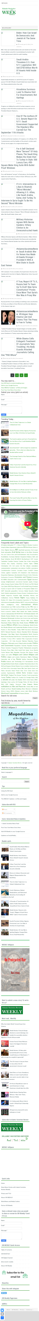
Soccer (22, 666)
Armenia (35, 552)
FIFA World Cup (26, 584)
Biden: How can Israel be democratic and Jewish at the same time (26, 37)
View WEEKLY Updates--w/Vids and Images (14, 387)
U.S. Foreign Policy (29, 677)
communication (5, 568)
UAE (36, 677)
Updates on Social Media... (8, 835)
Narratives (28, 629)
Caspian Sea (22, 561)
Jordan (25, 616)
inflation (17, 602)
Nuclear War (31, 636)
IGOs (14, 600)
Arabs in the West (26, 552)
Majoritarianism (15, 620)
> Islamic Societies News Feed (10, 823)
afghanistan (20, 547)
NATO (3, 632)
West (23, 689)
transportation (34, 675)
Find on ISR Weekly (6, 1205)
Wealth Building (16, 689)
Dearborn (24, 572)
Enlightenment (10, 582)
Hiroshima (26, 595)
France (30, 586)
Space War (20, 668)
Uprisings (4, 682)
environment (19, 582)
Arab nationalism (6, 552)
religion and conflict (6, 654)
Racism (8, 652)
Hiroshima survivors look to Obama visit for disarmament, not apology (26, 93)
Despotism (4, 575)
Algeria (7, 550)
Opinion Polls (20, 639)
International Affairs (29, 604)
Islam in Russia (26, 609)
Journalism (30, 616)
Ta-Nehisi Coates (32, 673)
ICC (7, 600)
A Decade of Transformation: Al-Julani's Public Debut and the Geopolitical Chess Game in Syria (19, 903)
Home (3, 1183)
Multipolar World (28, 625)
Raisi (12, 652)
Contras (13, 570)
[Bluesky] (2, 1310)
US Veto (30, 682)
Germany (21, 591)
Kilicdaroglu (10, 618)
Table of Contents (6, 1250)
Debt (29, 572)
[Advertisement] (15, 1162)
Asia (28, 554)
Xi (19, 693)
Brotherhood (26, 559)
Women (17, 691)
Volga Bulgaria (27, 684)
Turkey (8, 677)
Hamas (36, 593)
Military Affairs (12, 625)
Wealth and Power (6, 689)
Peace (36, 641)
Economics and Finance (23, 577)
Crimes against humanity (9, 572)
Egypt (29, 579)
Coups (25, 570)
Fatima (17, 584)
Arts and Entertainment (18, 554)
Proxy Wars (10, 650)
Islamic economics (6, 611)
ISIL (31, 607)
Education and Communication (17, 579)
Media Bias (15, 623)
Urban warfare (11, 682)
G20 (13, 588)
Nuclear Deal (13, 636)
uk (1, 680)
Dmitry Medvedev (33, 575)
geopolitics (14, 591)
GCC (36, 588)
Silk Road (3, 666)
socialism (26, 666)
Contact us (29, 1309)
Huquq (28, 598)
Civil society (15, 566)
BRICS (19, 559)
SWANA (18, 673)
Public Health (18, 650)
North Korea (5, 636)
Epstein (25, 582)
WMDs (12, 691)
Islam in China (10, 609)
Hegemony (9, 595)
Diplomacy (11, 575)
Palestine (30, 641)
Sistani (14, 666)
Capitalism (4, 561)
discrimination (19, 575)
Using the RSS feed (7, 791)
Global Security (29, 591)
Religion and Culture (20, 655)
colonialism (34, 566)
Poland (21, 643)
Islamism (3, 613)
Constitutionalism (5, 570)
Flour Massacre (15, 586)
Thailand (11, 675)
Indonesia (6, 602)
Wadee (36, 684)
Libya (8, 620)
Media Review (24, 623)
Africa (25, 547)
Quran (31, 650)
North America (33, 634)
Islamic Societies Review (15, 763)
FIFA (20, 584)
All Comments (7, 813)
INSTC (23, 602)
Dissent (25, 575)
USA (6, 684)
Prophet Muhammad (24, 648)
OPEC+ (14, 639)
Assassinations (34, 554)
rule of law (11, 659)
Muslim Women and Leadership (13, 627)
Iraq (22, 607)
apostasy (27, 550)
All (16, 549)
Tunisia (3, 677)
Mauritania (4, 623)
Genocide (8, 591)
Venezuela (18, 684)
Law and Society (33, 618)
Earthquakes (4, 577)
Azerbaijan (12, 557)
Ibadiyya (32, 598)
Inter (17, 604)
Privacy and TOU (6, 1193)
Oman (10, 639)
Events (12, 584)
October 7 (4, 639)
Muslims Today (16, 629)
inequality (12, 602)
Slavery (18, 666)
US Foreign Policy (21, 682)
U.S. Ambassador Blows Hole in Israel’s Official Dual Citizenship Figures (19, 1103)
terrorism (4, 675)
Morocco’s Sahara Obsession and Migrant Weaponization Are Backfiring (19, 875)
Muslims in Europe (33, 627)
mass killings (34, 620)
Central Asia (5, 563)
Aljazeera (12, 550)
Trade (28, 675)
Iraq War (27, 607)
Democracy (34, 572)
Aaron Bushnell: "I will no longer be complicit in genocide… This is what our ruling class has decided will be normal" (23, 450)
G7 (16, 588)
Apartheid (21, 550)
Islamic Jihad (16, 611)
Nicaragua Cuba (6, 634)
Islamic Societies (33, 611)
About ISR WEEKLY (7, 1197)
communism (14, 568)
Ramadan (16, 652)
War (10, 686)
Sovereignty (14, 668)
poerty (16, 643)
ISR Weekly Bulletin (29, 613)
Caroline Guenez (13, 561)
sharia (12, 664)
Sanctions (30, 659)
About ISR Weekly (6, 1266)
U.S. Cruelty (19, 677)
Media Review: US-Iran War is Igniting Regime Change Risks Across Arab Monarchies (18, 932)
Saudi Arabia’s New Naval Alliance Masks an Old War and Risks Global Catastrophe (19, 849)
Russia (18, 659)
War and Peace (17, 686)
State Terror (23, 670)
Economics (11, 577)
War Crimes (26, 686)
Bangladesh (24, 557)
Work (30, 691)
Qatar (27, 650)
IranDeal (18, 607)
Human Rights (19, 598)
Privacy (22, 1309)
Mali (27, 620)
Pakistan (24, 641)
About (8, 1309)
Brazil (12, 559)
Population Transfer (20, 645)
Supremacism (11, 673)
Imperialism (26, 600)
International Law (6, 607)
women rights (24, 691)
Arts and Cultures (6, 554)
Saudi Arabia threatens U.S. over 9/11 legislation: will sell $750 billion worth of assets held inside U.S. (26, 66)
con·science (21, 568)
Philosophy (11, 643)
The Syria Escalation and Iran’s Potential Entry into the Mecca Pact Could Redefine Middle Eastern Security (23, 441)
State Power (16, 670)
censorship (34, 561)
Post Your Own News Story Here (11, 390)
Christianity (4, 566)
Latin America (24, 618)
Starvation (8, 670)
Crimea (36, 570)
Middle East (33, 623)
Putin (23, 650)
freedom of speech (6, 588)
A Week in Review (26, 545)
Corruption (20, 570)
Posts (5, 809)
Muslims (25, 627)
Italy (17, 616)
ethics (3, 584)
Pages (5, 3)
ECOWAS (4, 579)
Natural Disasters (11, 632)
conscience (34, 568)
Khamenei (4, 618)
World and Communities (9, 693)
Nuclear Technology (22, 636)
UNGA (24, 680)
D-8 (19, 572)
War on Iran (34, 686)
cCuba (29, 561)
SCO (23, 661)
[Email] (2, 1314)
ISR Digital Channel (6, 1258)
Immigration (19, 600)
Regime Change (33, 652)
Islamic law (23, 611)
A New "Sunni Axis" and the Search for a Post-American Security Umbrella (18, 866)
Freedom (35, 586)
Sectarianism (29, 661)
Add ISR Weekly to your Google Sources (13, 831)
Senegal (3, 664)
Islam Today (34, 609)
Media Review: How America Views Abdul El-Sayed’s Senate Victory (19, 858)
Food (21, 586)
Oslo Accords (16, 641)
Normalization (24, 634)
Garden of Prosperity (23, 588)
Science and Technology (14, 661)
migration (3, 625)
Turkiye (13, 677)
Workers (35, 691)
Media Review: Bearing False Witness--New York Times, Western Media (18, 1094)
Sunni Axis (35, 670)
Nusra (36, 636)
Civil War (22, 566)
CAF (31, 559)
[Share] (2, 1318)
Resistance (23, 657)
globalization (13, 593)
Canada (36, 559)
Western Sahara (5, 691)
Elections (35, 579)
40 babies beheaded (7, 545)
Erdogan (35, 582)
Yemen (22, 693)
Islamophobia (10, 613)
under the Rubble (16, 680)
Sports (30, 668)
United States (30, 680)
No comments (19, 76)
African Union (32, 547)
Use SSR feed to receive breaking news (12, 383)
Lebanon (3, 620)
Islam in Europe (18, 609)
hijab (20, 595)
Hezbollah (15, 595)
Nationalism (35, 629)
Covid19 (30, 570)
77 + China (17, 545)
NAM (23, 629)
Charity (13, 563)
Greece (19, 593)
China (36, 563)
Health (3, 595)
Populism (29, 645)
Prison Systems (6, 648)
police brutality (27, 643)
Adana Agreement (11, 547)
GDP (2, 591)
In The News (34, 600)
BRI (16, 559)
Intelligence (10, 604)
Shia (37, 664)
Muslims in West (6, 629)
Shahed (8, 664)
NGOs (29, 632)
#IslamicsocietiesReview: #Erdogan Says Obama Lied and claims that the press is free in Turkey (27, 317)
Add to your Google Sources (9, 385)
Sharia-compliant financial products (25, 664)
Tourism (24, 675)
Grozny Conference (28, 593)
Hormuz (11, 598)
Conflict (28, 568)
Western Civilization (32, 689)
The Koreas (17, 675)
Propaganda (15, 648)
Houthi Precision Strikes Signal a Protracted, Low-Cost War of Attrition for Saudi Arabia (19, 923)
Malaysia (23, 620)
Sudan (29, 670)
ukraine (5, 680)
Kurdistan (17, 618)
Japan (21, 616)
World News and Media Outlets (10, 1201)
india (2, 602)
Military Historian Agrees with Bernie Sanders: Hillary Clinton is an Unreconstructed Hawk (27, 225)
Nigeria (17, 634)
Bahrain (17, 557)
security (36, 661)
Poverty (35, 645)
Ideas (10, 600)
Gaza (32, 589)
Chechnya (19, 563)
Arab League (34, 550)
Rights (30, 657)
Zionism (26, 693)
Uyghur (12, 684)
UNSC (36, 680)
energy (3, 582)
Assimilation (4, 557)
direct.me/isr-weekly (7, 1262)
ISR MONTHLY (18, 613)
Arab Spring (16, 552)
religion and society (13, 657)
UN (10, 680)
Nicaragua (35, 632)
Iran (14, 607)
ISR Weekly (15, 1309)
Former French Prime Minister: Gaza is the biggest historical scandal (18, 1044)
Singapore (8, 666)
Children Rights (28, 563)
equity (31, 582)
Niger (13, 634)
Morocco (20, 625)
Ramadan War (24, 652)
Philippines (4, 643)
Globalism (7, 593)
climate (28, 566)
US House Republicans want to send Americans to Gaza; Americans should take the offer (19, 1086)
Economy (35, 577)
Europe (7, 584)
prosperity (35, 648)
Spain (25, 668)
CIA (10, 566)
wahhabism (5, 686)
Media (10, 623)
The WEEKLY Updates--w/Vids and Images (14, 799)
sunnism (3, 673)
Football (25, 586)
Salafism (24, 659)
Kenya (36, 616)
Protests (3, 650)
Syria (24, 673)
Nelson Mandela (22, 632)
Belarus (29, 557)
